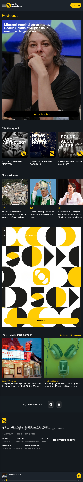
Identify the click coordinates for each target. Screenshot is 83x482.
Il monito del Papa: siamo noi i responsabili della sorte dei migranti (42, 214)
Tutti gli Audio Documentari (70, 335)
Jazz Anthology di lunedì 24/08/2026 (12, 162)
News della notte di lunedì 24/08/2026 (41, 162)
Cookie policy (22, 434)
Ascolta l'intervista (41, 114)
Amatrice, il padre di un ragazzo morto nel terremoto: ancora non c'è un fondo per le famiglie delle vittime (14, 215)
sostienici (76, 5)
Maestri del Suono (51, 381)
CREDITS (34, 434)
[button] (4, 5)
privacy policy (7, 434)
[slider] (6, 480)
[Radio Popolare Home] (14, 5)
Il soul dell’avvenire (9, 381)
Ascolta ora (41, 321)
